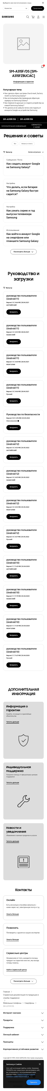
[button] (23, 165)
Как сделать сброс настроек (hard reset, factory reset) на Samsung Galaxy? (23, 94)
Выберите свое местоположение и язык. (17, 3)
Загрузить (14, 312)
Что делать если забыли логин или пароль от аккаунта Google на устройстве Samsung (22, 109)
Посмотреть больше (21, 981)
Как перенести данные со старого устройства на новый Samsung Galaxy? (24, 104)
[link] (42, 66)
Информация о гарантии (23, 82)
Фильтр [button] (9, 152)
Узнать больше (12, 914)
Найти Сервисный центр (16, 970)
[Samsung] (7, 16)
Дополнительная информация (13, 126)
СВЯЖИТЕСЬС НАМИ (36, 126)
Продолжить (37, 8)
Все (15, 143)
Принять (33, 1082)
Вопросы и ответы (27, 143)
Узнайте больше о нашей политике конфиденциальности (20, 1075)
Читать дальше (12, 722)
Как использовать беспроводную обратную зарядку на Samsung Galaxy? (22, 99)
